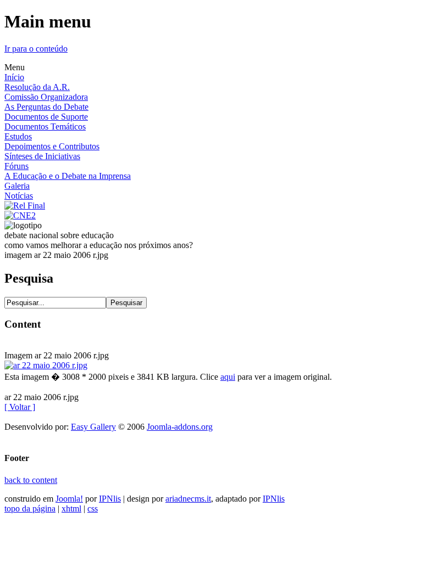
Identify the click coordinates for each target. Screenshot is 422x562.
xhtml (71, 508)
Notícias (18, 195)
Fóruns (16, 166)
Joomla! (69, 498)
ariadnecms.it (188, 498)
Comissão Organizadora (46, 97)
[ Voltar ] (19, 407)
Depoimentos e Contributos (51, 146)
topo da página (29, 508)
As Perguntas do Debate (46, 106)
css (92, 508)
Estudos (18, 136)
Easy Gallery (93, 426)
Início (14, 77)
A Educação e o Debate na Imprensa (67, 176)
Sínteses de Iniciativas (42, 156)
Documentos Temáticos (45, 126)
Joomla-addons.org (180, 426)
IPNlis (110, 498)
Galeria (17, 185)
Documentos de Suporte (46, 116)
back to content (30, 480)
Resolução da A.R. (37, 87)
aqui (227, 376)
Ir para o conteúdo (36, 48)
